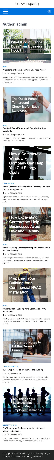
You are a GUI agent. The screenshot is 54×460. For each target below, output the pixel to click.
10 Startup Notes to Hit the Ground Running (23, 369)
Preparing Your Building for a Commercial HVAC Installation (24, 310)
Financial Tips (9, 184)
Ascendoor (15, 456)
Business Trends (10, 425)
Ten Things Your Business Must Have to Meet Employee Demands (23, 429)
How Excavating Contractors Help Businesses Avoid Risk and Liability (26, 249)
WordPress (37, 456)
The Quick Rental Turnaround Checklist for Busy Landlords (24, 129)
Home (5, 67)
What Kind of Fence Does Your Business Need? (24, 69)
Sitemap (39, 453)
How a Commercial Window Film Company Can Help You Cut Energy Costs (26, 188)
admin (7, 73)
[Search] (49, 11)
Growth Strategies (11, 367)
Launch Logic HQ (27, 3)
